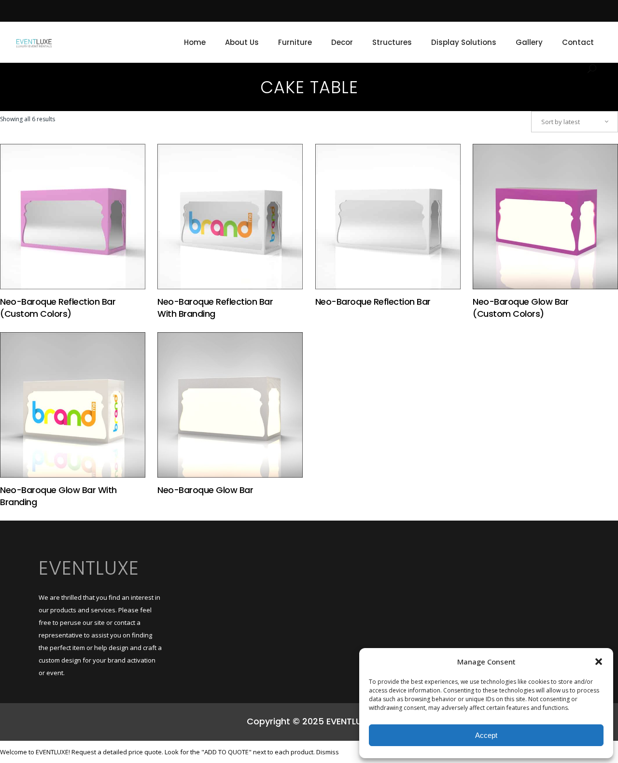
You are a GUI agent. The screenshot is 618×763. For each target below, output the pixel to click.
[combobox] (574, 121)
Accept (486, 735)
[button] (599, 661)
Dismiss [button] (327, 752)
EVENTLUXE (89, 567)
